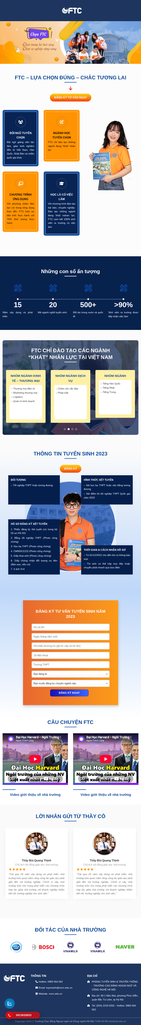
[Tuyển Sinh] (72, 10)
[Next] (130, 399)
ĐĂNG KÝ (70, 468)
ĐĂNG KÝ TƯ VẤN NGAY (70, 97)
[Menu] (5, 10)
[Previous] (10, 399)
